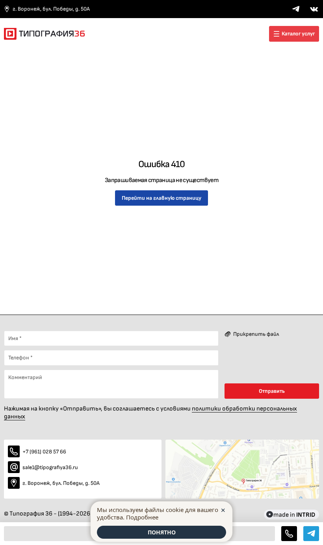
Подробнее (142, 517)
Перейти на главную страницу (161, 198)
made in (294, 514)
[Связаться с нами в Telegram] (296, 9)
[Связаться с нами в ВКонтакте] (314, 9)
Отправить (272, 391)
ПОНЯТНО (162, 532)
